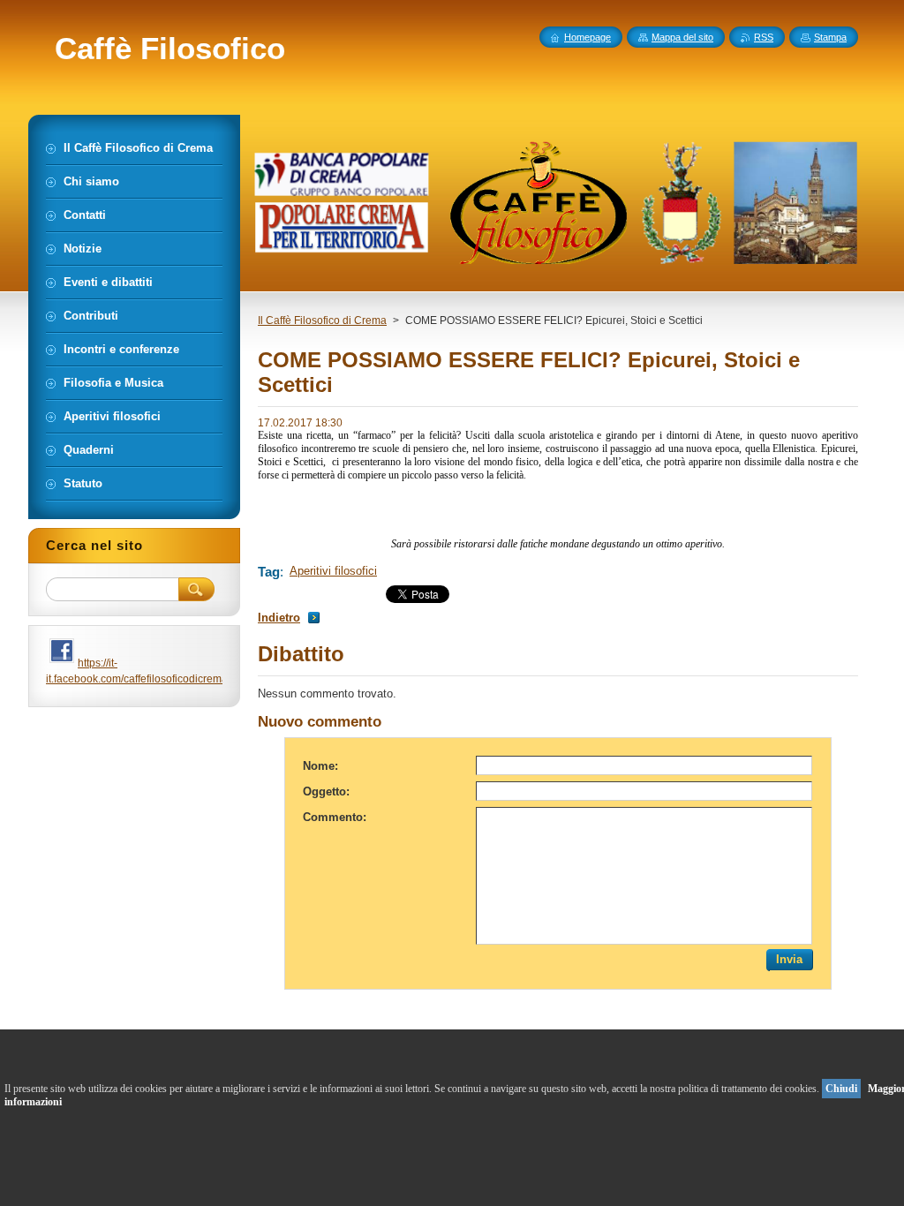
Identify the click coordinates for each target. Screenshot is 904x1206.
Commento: (334, 817)
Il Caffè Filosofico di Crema (322, 320)
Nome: (320, 766)
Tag (269, 571)
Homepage (587, 37)
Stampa (830, 37)
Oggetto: (326, 791)
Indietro (279, 617)
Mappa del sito (682, 37)
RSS (763, 37)
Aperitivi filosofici (333, 570)
